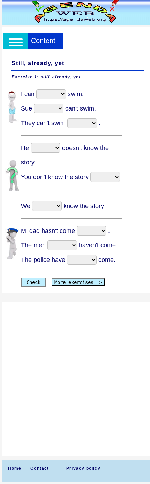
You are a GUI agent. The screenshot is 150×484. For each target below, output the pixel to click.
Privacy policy (83, 468)
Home (15, 468)
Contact (39, 468)
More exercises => (78, 282)
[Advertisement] (75, 379)
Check (33, 282)
